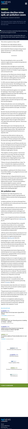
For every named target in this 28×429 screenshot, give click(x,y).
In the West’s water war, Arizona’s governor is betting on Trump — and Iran (14, 321)
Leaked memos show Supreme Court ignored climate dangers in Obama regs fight (12, 328)
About (2, 424)
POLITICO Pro (4, 427)
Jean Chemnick (4, 315)
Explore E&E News (5, 425)
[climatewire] (5, 310)
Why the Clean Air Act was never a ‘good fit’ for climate (12, 313)
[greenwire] (4, 318)
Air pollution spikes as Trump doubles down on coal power (14, 336)
